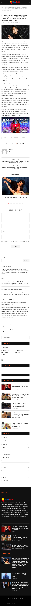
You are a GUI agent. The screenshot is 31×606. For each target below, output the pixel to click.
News (16, 464)
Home (3, 7)
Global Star (16, 137)
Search (3, 258)
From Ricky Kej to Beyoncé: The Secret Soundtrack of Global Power (20, 575)
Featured (16, 444)
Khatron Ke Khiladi (16, 454)
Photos (16, 467)
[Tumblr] (18, 598)
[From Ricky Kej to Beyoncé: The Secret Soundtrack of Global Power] (6, 576)
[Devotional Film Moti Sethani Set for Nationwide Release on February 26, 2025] (6, 426)
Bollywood (4, 137)
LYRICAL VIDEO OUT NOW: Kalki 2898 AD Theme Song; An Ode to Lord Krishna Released (20, 405)
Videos (16, 477)
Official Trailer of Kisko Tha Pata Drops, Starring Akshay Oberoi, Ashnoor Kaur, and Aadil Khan (20, 396)
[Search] (29, 2)
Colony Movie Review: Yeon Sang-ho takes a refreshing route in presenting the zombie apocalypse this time (15, 288)
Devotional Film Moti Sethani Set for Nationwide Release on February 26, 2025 (20, 425)
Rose (3, 320)
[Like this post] (17, 143)
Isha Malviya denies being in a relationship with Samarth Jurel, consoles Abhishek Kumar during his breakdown (20, 415)
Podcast (16, 470)
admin (7, 22)
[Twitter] (10, 598)
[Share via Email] (23, 143)
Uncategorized (16, 474)
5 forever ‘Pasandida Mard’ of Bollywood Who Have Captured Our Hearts (20, 386)
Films (11, 137)
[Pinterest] (14, 598)
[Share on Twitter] (20, 143)
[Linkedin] (16, 598)
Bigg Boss (16, 437)
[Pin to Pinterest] (22, 143)
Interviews (16, 450)
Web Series (16, 480)
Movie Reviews (16, 457)
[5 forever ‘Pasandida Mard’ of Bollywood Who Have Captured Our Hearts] (6, 387)
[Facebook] (8, 598)
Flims (16, 447)
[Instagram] (12, 598)
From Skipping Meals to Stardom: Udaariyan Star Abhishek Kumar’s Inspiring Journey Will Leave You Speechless (15, 315)
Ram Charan (24, 137)
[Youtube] (20, 598)
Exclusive (16, 441)
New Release (16, 460)
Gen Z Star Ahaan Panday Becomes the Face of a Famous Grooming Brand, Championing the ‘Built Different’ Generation (15, 293)
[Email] (22, 598)
